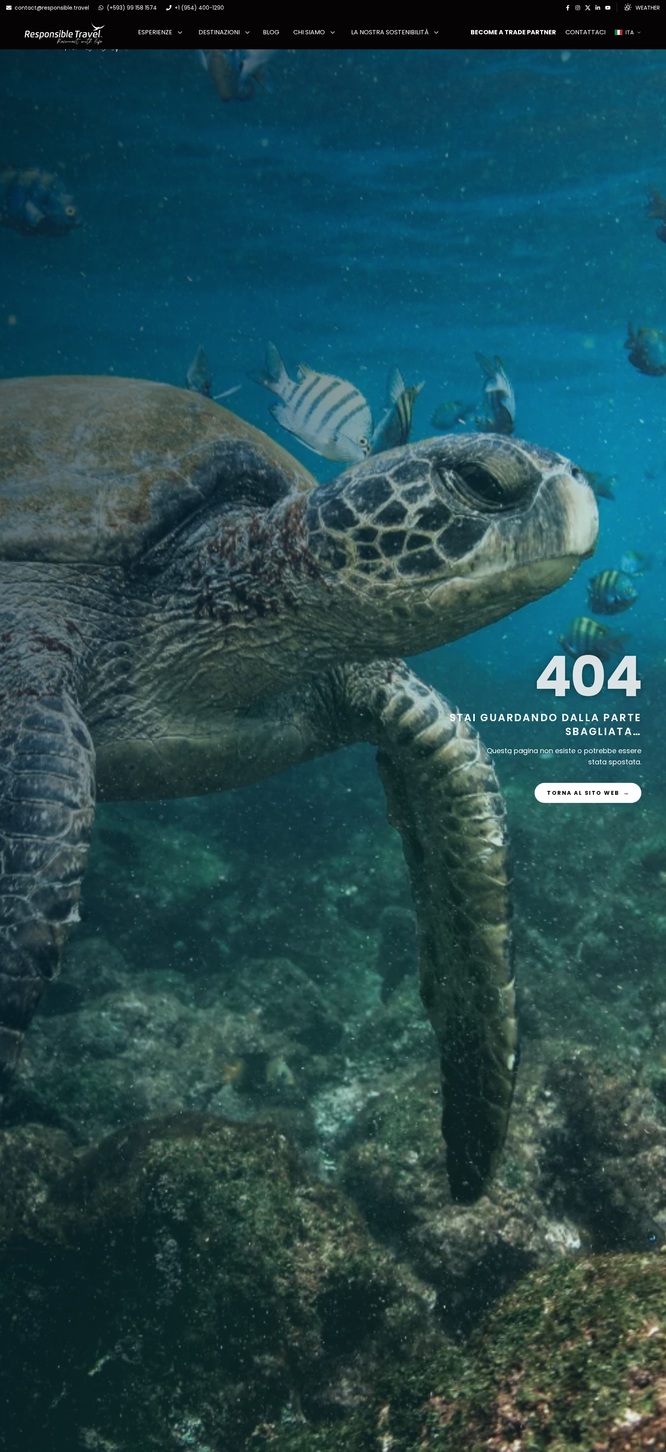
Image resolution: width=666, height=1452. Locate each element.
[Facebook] (567, 7)
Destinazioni (219, 32)
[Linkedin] (597, 7)
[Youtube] (607, 7)
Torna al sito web (588, 792)
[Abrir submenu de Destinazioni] (247, 32)
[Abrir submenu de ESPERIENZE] (180, 32)
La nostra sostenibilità (390, 32)
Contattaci (585, 32)
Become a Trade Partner (513, 32)
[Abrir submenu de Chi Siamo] (332, 32)
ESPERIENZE (155, 32)
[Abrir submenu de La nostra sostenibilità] (436, 32)
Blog (271, 32)
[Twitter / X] (587, 7)
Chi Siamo (309, 32)
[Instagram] (577, 7)
